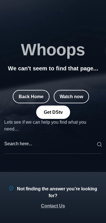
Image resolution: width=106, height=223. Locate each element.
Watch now (71, 96)
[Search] (99, 144)
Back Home (31, 96)
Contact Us (53, 205)
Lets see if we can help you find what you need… (45, 125)
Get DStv (53, 112)
